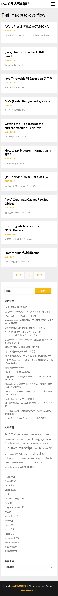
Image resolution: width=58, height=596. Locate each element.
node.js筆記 (10, 525)
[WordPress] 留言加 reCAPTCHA (27, 26)
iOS (7, 448)
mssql (12, 454)
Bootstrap (35, 434)
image (46, 443)
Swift (49, 458)
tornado (20, 463)
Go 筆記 (8, 503)
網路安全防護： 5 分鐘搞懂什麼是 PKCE (23, 347)
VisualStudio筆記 (12, 538)
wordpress (27, 466)
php (32, 453)
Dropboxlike (11, 443)
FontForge (23, 443)
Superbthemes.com (29, 590)
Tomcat (14, 463)
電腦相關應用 (11, 551)
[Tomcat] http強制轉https (22, 253)
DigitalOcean (46, 439)
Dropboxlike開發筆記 (14, 498)
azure (26, 434)
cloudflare (8, 440)
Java (13, 448)
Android (10, 434)
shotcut (18, 459)
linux (40, 448)
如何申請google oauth (14, 367)
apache (19, 434)
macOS (48, 448)
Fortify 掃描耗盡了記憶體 (16, 307)
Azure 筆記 (9, 485)
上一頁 (18, 275)
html (42, 443)
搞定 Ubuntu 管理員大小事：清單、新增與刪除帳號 (28, 311)
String (37, 458)
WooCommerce (12, 467)
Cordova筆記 (10, 489)
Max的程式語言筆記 (15, 4)
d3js (28, 440)
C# (41, 434)
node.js (26, 454)
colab (14, 439)
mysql (19, 454)
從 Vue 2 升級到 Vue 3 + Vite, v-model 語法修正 (25, 418)
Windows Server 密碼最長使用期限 (20, 316)
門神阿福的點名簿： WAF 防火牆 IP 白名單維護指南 (28, 356)
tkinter (7, 463)
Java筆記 (9, 520)
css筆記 (8, 494)
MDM (6, 454)
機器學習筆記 (11, 547)
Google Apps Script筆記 (15, 507)
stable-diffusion (27, 458)
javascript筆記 (11, 516)
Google (36, 443)
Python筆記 (10, 529)
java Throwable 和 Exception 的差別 (28, 78)
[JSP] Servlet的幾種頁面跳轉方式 (26, 177)
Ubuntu (27, 462)
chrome (46, 434)
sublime (42, 459)
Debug (35, 439)
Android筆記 (10, 481)
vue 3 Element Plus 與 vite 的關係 (19, 399)
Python (40, 453)
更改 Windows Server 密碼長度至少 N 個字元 (25, 328)
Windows (38, 462)
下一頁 (39, 275)
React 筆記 (9, 533)
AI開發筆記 (10, 476)
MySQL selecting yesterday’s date (27, 101)
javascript (25, 448)
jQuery (35, 448)
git (33, 443)
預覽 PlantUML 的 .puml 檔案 (17, 372)
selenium (10, 458)
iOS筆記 (8, 512)
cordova (20, 439)
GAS (30, 443)
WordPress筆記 (12, 542)
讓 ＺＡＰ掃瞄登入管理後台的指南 (20, 351)
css (25, 439)
